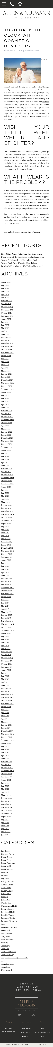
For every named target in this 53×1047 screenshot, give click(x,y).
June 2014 (5, 712)
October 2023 (6, 386)
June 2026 (5, 288)
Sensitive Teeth (6, 933)
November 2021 (7, 441)
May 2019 (5, 532)
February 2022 (6, 432)
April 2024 (5, 368)
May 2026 (5, 291)
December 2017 (7, 584)
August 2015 (6, 670)
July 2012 (5, 783)
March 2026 (5, 297)
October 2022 (6, 423)
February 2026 (6, 300)
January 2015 (6, 691)
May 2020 (5, 496)
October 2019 (6, 517)
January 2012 (6, 801)
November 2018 (7, 551)
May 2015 (5, 679)
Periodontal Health (8, 912)
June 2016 (5, 639)
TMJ (3, 961)
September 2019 (7, 520)
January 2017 (6, 618)
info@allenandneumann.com (17, 1045)
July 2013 (5, 746)
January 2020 (6, 508)
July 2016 (5, 636)
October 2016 (6, 627)
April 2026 (5, 294)
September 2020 (7, 484)
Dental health (6, 866)
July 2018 (5, 563)
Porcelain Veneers (7, 915)
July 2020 (5, 490)
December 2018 (7, 548)
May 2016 (5, 642)
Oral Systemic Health (9, 906)
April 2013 (5, 755)
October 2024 (6, 349)
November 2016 (7, 624)
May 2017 (5, 606)
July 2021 (5, 453)
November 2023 (7, 383)
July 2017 (5, 600)
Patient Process (42, 1032)
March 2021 (5, 465)
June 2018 (5, 566)
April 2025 (5, 331)
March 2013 (5, 758)
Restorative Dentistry (9, 927)
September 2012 (7, 777)
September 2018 (7, 557)
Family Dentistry (7, 881)
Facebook (25, 1032)
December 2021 (7, 438)
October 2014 (6, 700)
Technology (5, 945)
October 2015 (6, 664)
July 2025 (5, 322)
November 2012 (7, 770)
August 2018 (6, 560)
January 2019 (6, 545)
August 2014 (6, 706)
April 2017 (5, 609)
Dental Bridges (6, 857)
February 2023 (6, 410)
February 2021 (6, 468)
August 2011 (6, 816)
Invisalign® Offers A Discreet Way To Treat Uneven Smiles (22, 266)
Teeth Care (5, 948)
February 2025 (6, 337)
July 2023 (5, 395)
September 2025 (7, 316)
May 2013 (5, 752)
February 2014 (6, 725)
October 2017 (6, 590)
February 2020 (6, 505)
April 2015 (5, 682)
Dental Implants (7, 869)
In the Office (6, 893)
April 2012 (5, 792)
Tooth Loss (5, 967)
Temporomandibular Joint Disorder (14, 958)
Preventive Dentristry (9, 921)
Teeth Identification (8, 951)
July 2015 (5, 673)
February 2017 (6, 615)
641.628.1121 (43, 1045)
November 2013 (7, 734)
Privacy (8, 1029)
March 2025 (5, 334)
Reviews (25, 1036)
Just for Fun (5, 900)
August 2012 (6, 780)
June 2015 (5, 676)
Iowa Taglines (8, 1032)
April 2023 (5, 404)
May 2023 (5, 401)
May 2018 (5, 569)
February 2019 (6, 542)
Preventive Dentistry (8, 918)
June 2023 (5, 398)
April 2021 (5, 462)
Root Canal (5, 930)
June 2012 (5, 786)
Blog (43, 1036)
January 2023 (6, 413)
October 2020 (6, 481)
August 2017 (6, 596)
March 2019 (5, 539)
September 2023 (7, 389)
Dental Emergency (8, 863)
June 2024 (5, 361)
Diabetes (4, 875)
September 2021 (7, 447)
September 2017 (7, 593)
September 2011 (7, 813)
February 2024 (6, 374)
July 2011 (5, 819)
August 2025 (6, 319)
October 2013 (6, 737)
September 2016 (7, 630)
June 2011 (5, 822)
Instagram (26, 1029)
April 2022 (5, 426)
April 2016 (5, 645)
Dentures (4, 872)
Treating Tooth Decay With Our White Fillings (19, 263)
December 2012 (7, 767)
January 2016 (6, 654)
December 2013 (7, 731)
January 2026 (6, 303)
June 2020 (5, 493)
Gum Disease (6, 887)
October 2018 (6, 554)
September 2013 (7, 740)
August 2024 (6, 355)
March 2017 (5, 612)
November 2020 (7, 477)
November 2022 (7, 419)
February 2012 (6, 798)
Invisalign (4, 897)
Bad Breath (5, 851)
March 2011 (5, 832)
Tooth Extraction (7, 964)
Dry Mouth (5, 878)
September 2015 (7, 667)
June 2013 (5, 749)
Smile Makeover (7, 939)
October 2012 (6, 774)
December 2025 (7, 307)
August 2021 (6, 450)
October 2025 (6, 313)
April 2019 (5, 535)
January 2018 (6, 581)
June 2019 (5, 529)
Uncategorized (6, 970)
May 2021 (5, 459)
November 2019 (7, 514)
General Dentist (7, 884)
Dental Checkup (7, 860)
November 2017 (7, 587)
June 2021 (5, 456)
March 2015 (5, 685)
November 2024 (7, 346)
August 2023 (6, 392)
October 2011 (6, 810)
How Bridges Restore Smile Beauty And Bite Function (21, 254)
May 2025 (5, 328)
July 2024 (5, 358)
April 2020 (5, 499)
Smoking (4, 942)
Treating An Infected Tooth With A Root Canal (19, 260)
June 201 (4, 835)
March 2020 (5, 502)
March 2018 (5, 575)
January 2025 (6, 340)
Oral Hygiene (6, 903)
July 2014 (5, 709)
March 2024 (5, 371)
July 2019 (5, 526)
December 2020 (7, 474)
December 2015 (7, 658)
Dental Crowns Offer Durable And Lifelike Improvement (22, 257)
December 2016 (7, 621)
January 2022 (6, 435)
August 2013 (6, 743)
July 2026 (5, 285)
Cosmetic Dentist (19, 232)
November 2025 (7, 310)
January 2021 (6, 471)
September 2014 (7, 703)
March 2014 (5, 722)
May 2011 (5, 825)
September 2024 (7, 352)
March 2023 (5, 407)
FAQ (42, 1029)
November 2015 (7, 661)
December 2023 (7, 380)
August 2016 (6, 633)
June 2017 (5, 603)
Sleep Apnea (5, 936)
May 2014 (5, 716)
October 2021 (6, 444)
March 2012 (5, 795)
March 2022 (5, 429)
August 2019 (6, 523)
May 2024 (5, 365)
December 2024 (7, 343)
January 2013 (6, 764)
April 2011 (5, 828)
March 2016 (5, 648)
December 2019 (7, 511)
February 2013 (6, 761)
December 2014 (7, 694)
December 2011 (7, 804)
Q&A (3, 924)
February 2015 (6, 688)
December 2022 (7, 416)
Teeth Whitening (33, 232)
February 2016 (6, 651)
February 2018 (6, 578)
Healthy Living (6, 890)
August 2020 (6, 487)
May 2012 (5, 789)
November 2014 (7, 697)
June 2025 (5, 325)
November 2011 (7, 807)
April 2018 (5, 572)
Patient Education (7, 909)
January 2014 (6, 728)
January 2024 (6, 377)
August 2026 (6, 282)
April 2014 (5, 719)
